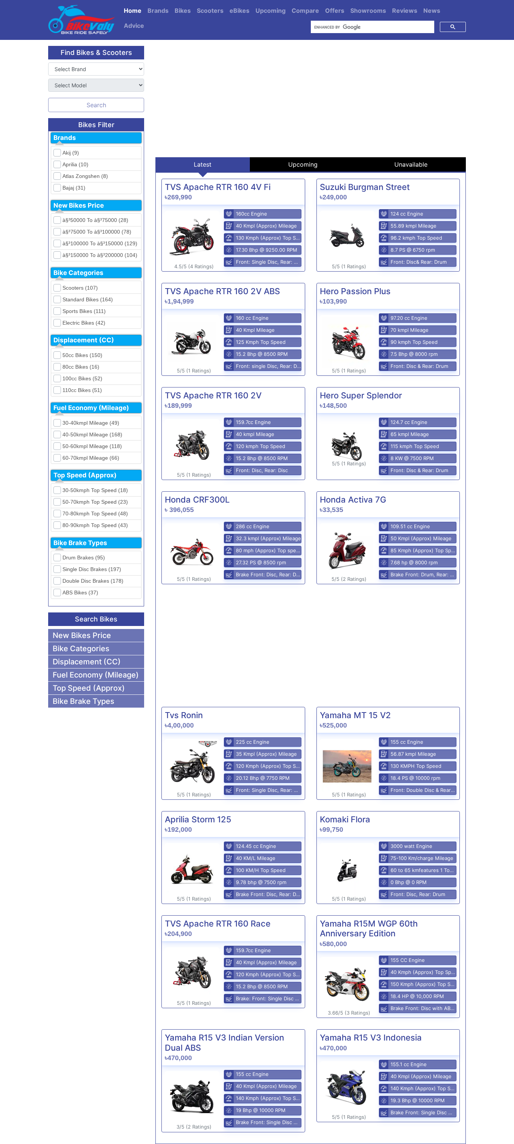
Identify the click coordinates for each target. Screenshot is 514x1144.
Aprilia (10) (75, 164)
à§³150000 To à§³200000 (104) (99, 255)
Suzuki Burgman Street (365, 187)
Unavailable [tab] (410, 164)
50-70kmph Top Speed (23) (95, 502)
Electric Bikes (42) (83, 323)
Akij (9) (70, 153)
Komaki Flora (345, 819)
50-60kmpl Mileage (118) (92, 446)
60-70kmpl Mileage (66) (90, 458)
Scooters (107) (80, 288)
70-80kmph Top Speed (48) (95, 513)
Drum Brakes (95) (83, 558)
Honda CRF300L (197, 499)
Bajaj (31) (73, 188)
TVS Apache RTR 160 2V (213, 395)
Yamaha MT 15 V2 (355, 715)
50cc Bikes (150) (82, 355)
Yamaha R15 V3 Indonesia (371, 1037)
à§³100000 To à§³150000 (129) (99, 243)
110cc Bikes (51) (82, 390)
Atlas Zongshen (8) (85, 176)
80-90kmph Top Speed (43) (95, 525)
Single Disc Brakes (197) (91, 569)
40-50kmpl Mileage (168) (92, 434)
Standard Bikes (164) (87, 299)
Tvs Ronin (184, 715)
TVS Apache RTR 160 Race (218, 923)
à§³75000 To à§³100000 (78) (96, 232)
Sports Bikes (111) (84, 311)
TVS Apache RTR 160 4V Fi (218, 187)
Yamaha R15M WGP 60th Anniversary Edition (369, 928)
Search (96, 105)
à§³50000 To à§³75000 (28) (95, 220)
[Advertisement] (310, 98)
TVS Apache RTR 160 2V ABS (222, 291)
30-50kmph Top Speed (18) (95, 490)
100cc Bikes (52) (82, 378)
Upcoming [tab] (303, 164)
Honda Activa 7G (353, 499)
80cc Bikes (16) (80, 367)
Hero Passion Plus (355, 291)
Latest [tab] (202, 164)
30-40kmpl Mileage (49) (90, 423)
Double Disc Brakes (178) (92, 581)
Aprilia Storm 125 (198, 819)
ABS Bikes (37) (80, 592)
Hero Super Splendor (361, 395)
